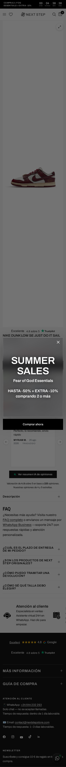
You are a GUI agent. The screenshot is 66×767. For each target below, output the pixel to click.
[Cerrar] (58, 342)
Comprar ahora (33, 424)
